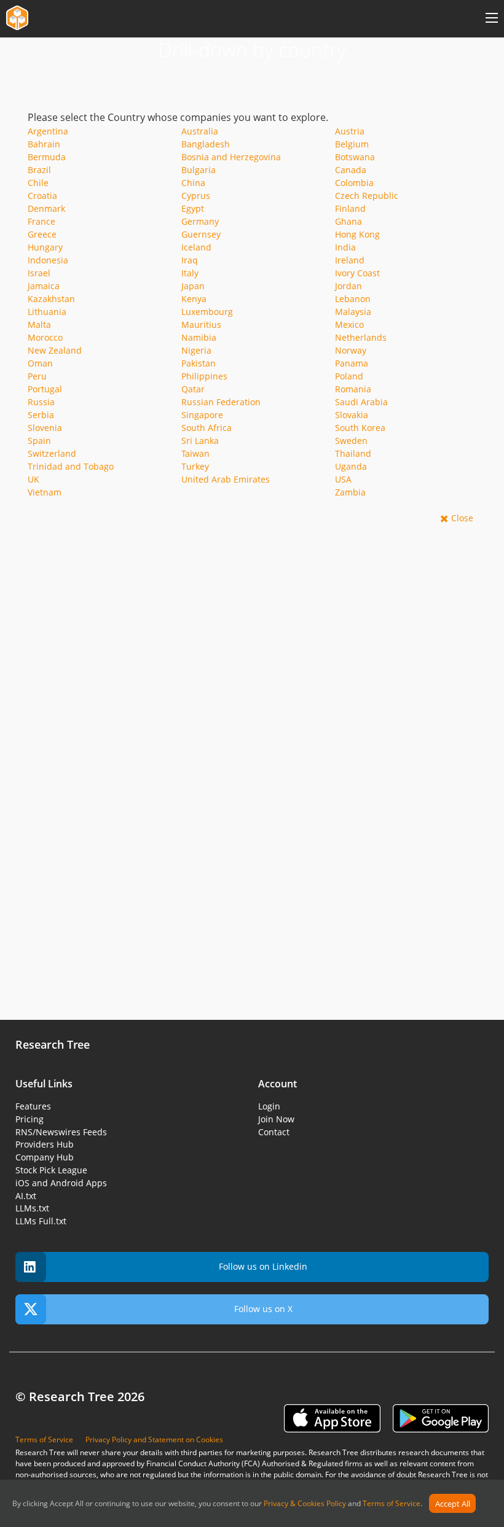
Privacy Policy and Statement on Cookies (154, 1439)
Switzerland (52, 453)
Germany (200, 221)
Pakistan (198, 363)
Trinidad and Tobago (71, 466)
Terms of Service (391, 1504)
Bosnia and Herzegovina (231, 157)
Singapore (202, 415)
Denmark (46, 208)
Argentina (48, 131)
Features (33, 1106)
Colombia (354, 182)
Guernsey (201, 234)
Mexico (349, 324)
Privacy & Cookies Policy (305, 1504)
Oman (40, 363)
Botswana (355, 157)
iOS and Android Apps (61, 1183)
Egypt (192, 208)
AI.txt (25, 1196)
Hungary (45, 247)
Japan (193, 286)
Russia (41, 402)
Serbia (41, 415)
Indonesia (48, 260)
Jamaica (44, 286)
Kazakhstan (51, 299)
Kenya (194, 299)
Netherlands (361, 337)
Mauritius (201, 324)
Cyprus (195, 195)
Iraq (189, 260)
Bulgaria (198, 170)
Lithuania (47, 311)
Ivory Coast (357, 273)
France (41, 221)
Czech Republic (366, 195)
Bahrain (44, 144)
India (345, 247)
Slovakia (351, 415)
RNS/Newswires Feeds (61, 1132)
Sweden (351, 440)
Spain (39, 440)
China (193, 182)
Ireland (349, 260)
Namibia (198, 337)
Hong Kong (357, 234)
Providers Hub (44, 1144)
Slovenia (45, 427)
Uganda (351, 466)
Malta (39, 324)
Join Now (276, 1119)
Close (462, 518)
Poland (349, 376)
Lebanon (353, 299)
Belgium (352, 144)
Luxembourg (207, 311)
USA (343, 479)
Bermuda (47, 157)
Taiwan (195, 453)
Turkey (195, 466)
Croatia (42, 195)
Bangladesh (205, 144)
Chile (38, 182)
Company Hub (44, 1157)
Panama (351, 363)
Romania (353, 389)
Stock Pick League (51, 1170)
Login (269, 1106)
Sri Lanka (200, 440)
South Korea (360, 427)
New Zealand (55, 350)
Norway (350, 350)
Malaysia (353, 311)
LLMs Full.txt (40, 1221)
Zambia (350, 492)
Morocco (45, 337)
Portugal (45, 389)
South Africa (206, 427)
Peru (37, 376)
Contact (273, 1132)
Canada (350, 170)
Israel (39, 273)
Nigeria (196, 350)
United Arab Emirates (225, 479)
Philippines (204, 376)
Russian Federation (221, 402)
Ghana (348, 221)
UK (33, 479)
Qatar (193, 389)
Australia (199, 131)
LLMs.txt (32, 1208)
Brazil (39, 170)
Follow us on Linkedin (263, 1266)
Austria (349, 131)
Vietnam (44, 492)
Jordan (348, 286)
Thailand (353, 453)
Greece (42, 234)
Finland (350, 208)
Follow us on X (263, 1309)
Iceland (196, 247)
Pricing (29, 1119)
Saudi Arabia (361, 402)
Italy (190, 273)
